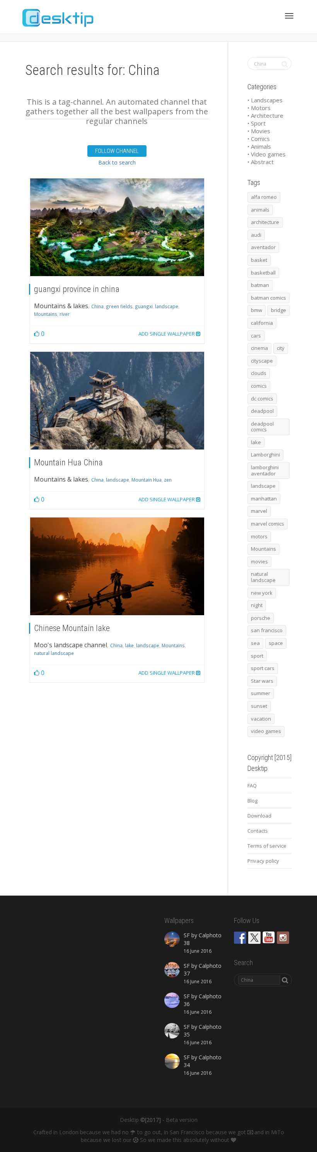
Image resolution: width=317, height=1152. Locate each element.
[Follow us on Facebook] (240, 937)
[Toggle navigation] (289, 15)
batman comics (268, 297)
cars (256, 335)
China (97, 306)
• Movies (258, 131)
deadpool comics (262, 426)
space (276, 643)
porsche (260, 617)
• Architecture (265, 115)
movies (259, 561)
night (256, 605)
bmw (256, 310)
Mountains (45, 314)
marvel (259, 510)
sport (257, 655)
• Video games (266, 154)
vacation (261, 718)
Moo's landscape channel (70, 645)
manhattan (264, 498)
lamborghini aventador (265, 470)
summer (260, 693)
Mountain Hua (146, 480)
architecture (265, 222)
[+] (117, 227)
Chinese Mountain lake (72, 628)
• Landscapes (265, 100)
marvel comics (267, 523)
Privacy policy (263, 860)
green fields (119, 306)
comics (259, 385)
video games (266, 731)
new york (262, 592)
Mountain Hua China (68, 462)
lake (129, 645)
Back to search (117, 162)
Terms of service (266, 845)
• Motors (259, 108)
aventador (263, 247)
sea (255, 643)
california (262, 322)
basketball (263, 272)
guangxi (144, 306)
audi (256, 234)
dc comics (262, 398)
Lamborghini (265, 454)
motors (259, 536)
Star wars (262, 680)
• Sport (256, 123)
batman (260, 285)
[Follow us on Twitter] (254, 937)
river (65, 314)
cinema (259, 347)
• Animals (259, 146)
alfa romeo (264, 196)
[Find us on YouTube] (268, 937)
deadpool (262, 410)
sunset (259, 705)
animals (260, 209)
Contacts (257, 830)
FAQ (252, 785)
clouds (258, 373)
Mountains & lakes (61, 306)
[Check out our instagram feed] (283, 937)
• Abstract (260, 162)
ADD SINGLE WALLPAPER (167, 333)
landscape (166, 306)
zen (168, 480)
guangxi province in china (76, 289)
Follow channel (117, 151)
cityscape (262, 360)
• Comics (258, 139)
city (281, 347)
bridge (278, 310)
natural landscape (54, 653)
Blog (252, 800)
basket (259, 259)
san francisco (267, 630)
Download (259, 815)
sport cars (262, 668)
